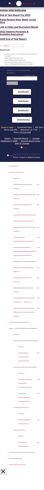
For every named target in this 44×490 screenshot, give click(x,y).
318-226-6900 (25, 132)
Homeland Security (20, 138)
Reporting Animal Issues (30, 141)
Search (2, 46)
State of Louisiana (22, 143)
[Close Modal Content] (3, 472)
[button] (19, 3)
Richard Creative (34, 157)
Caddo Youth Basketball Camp (14, 58)
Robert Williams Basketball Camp (15, 60)
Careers (7, 138)
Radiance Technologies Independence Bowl (18, 62)
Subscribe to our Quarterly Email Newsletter (18, 71)
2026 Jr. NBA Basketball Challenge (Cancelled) (19, 64)
